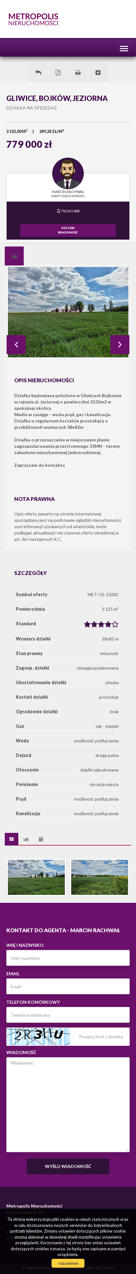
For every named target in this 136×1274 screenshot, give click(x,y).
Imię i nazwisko (25, 945)
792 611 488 (69, 211)
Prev (16, 344)
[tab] (14, 256)
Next (119, 344)
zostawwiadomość (68, 230)
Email (13, 973)
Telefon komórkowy (33, 1002)
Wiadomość (21, 1052)
